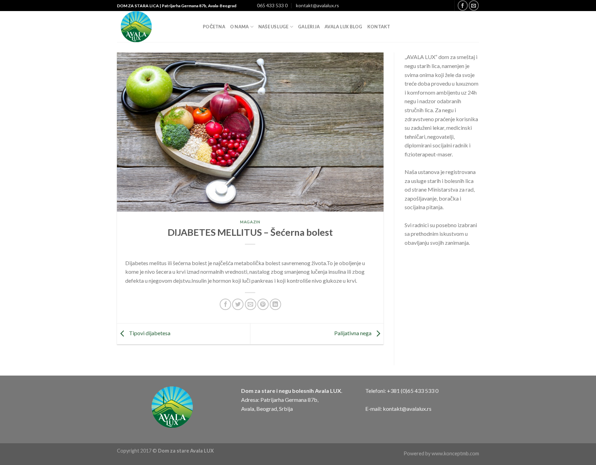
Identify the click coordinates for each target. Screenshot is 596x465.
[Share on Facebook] (225, 304)
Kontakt (378, 26)
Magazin (250, 222)
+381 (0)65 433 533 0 (412, 390)
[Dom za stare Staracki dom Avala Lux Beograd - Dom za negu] (154, 26)
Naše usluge (273, 26)
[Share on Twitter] (238, 304)
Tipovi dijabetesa (149, 333)
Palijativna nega (353, 333)
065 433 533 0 (272, 5)
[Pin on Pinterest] (263, 304)
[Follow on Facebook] (463, 5)
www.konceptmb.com (455, 453)
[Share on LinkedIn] (275, 304)
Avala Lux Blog (343, 26)
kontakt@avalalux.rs (317, 5)
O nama (239, 26)
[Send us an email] (474, 5)
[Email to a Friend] (250, 304)
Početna (214, 26)
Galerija (309, 26)
